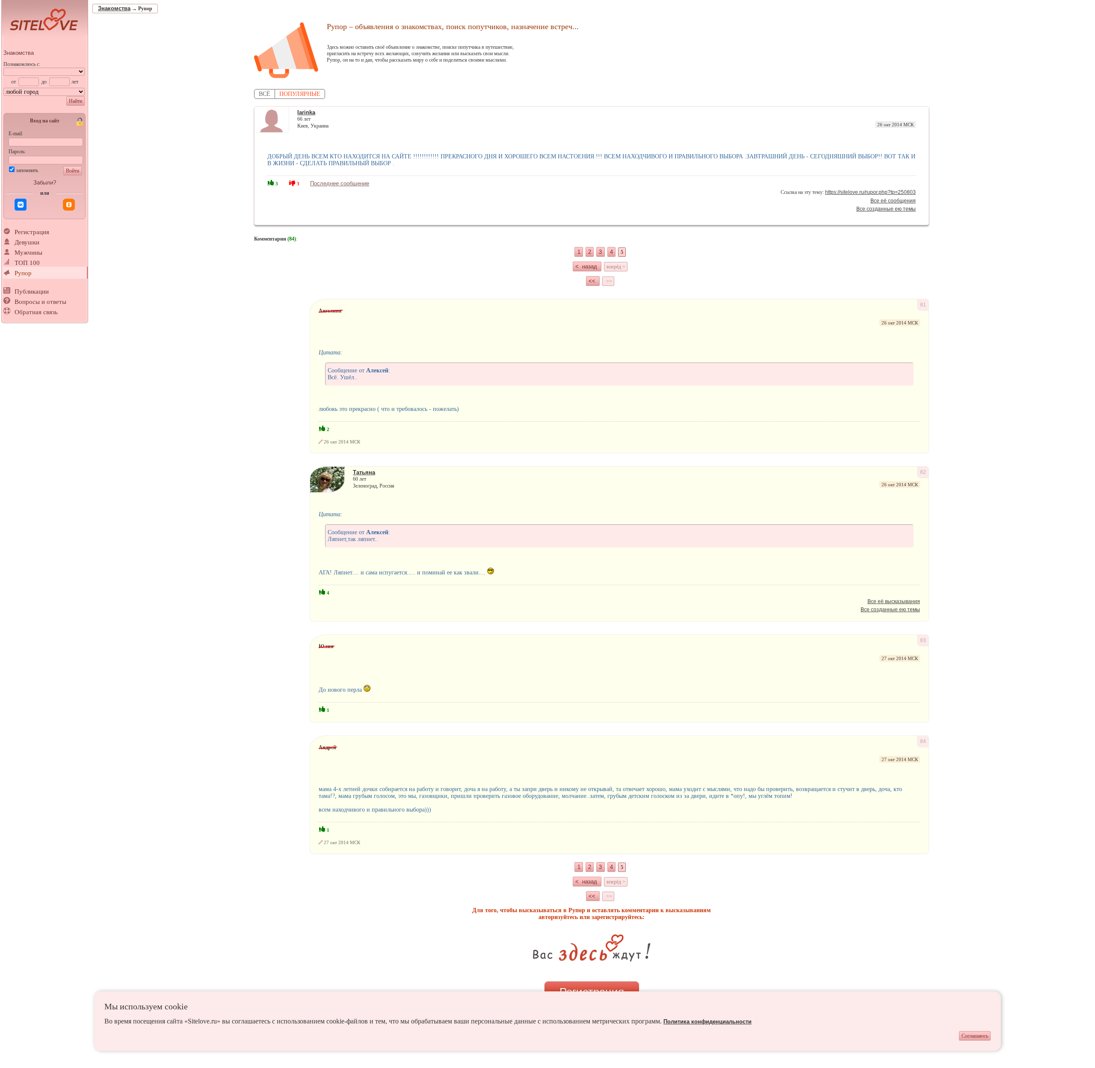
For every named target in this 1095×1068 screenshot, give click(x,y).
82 (923, 472)
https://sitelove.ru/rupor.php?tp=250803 (870, 192)
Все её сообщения (893, 201)
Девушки (27, 242)
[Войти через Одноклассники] (69, 205)
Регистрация (32, 232)
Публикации (32, 291)
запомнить (27, 170)
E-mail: (16, 134)
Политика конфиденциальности (707, 1021)
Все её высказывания (893, 601)
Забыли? (44, 182)
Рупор (23, 273)
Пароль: (17, 152)
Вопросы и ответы (40, 301)
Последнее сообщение (339, 183)
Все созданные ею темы (886, 209)
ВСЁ (264, 94)
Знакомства (18, 53)
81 (923, 305)
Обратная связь (36, 312)
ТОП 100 (27, 262)
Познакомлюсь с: (21, 64)
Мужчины (28, 252)
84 (923, 741)
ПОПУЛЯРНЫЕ (299, 94)
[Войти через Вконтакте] (21, 205)
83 (923, 640)
